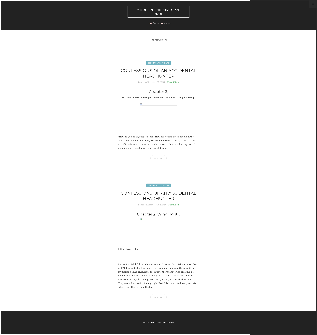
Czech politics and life (158, 63)
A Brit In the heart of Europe (158, 12)
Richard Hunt (173, 82)
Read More (158, 158)
